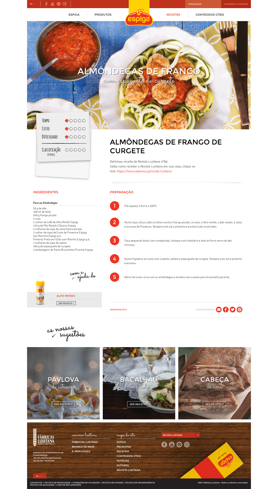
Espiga (74, 14)
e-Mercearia (81, 451)
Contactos (36, 482)
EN (35, 4)
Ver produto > (66, 303)
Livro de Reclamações (68, 485)
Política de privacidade (57, 482)
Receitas (173, 14)
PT (31, 4)
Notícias (123, 460)
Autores (123, 465)
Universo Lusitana (236, 4)
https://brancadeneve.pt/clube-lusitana (144, 171)
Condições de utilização (86, 482)
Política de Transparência (140, 482)
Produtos (103, 14)
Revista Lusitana (128, 470)
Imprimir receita (118, 309)
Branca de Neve (83, 446)
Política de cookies (112, 482)
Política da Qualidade (42, 485)
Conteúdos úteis (210, 14)
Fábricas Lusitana (85, 442)
